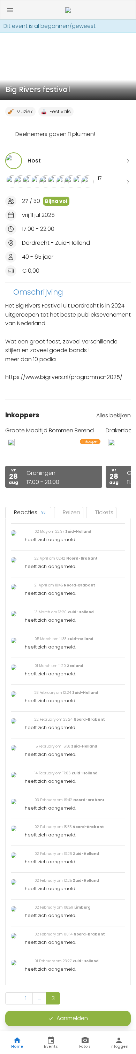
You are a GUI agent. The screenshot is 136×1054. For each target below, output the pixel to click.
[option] (53, 457)
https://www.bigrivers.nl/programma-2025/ (63, 377)
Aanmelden (72, 1018)
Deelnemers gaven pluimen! (55, 134)
